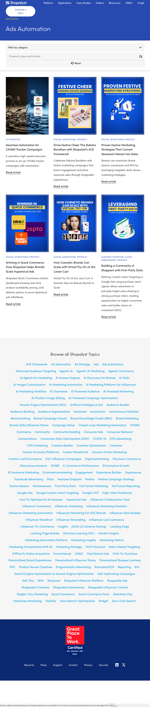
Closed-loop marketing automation (102, 425)
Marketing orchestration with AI (30, 547)
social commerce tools (93, 594)
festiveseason (42, 486)
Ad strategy (82, 364)
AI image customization (29, 384)
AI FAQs (124, 378)
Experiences (133, 472)
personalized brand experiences (30, 560)
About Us (29, 665)
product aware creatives (35, 567)
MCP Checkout (95, 547)
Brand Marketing (127, 418)
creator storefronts (75, 452)
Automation (13, 139)
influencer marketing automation (31, 513)
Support (57, 665)
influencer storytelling (70, 519)
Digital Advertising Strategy (70, 139)
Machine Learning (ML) (79, 533)
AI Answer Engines (68, 378)
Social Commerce (63, 594)
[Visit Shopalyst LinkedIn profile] (117, 666)
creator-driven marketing (109, 452)
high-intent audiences (117, 493)
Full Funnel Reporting (126, 486)
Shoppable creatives (35, 587)
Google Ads (25, 493)
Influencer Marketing (69, 506)
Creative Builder (62, 445)
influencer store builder (125, 513)
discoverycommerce (33, 465)
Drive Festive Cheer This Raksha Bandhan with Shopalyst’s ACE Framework (75, 149)
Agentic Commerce (121, 371)
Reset (78, 63)
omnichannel (62, 553)
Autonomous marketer (124, 411)
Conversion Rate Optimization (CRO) (64, 438)
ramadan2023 (104, 567)
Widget (103, 601)
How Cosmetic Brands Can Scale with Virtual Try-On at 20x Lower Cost (74, 266)
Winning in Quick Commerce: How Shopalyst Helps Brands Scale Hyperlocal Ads (25, 266)
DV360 (55, 465)
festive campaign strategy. (116, 479)
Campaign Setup (63, 425)
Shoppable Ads (117, 580)
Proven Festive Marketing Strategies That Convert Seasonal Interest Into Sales (119, 149)
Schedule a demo (20, 11)
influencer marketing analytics (106, 506)
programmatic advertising (73, 567)
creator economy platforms (40, 452)
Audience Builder (118, 405)
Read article (13, 172)
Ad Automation (61, 364)
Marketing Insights (83, 540)
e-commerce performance (81, 465)
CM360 (135, 425)
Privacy (88, 665)
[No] (115, 706)
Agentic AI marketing (90, 371)
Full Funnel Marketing (93, 486)
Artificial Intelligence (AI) (86, 405)
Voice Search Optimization (77, 601)
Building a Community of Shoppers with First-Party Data (122, 267)
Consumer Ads (93, 432)
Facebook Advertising (28, 479)
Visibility (50, 601)
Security (103, 665)
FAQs (50, 479)
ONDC (79, 553)
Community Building (66, 432)
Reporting (124, 567)
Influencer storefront (39, 519)
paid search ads (98, 553)
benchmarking (20, 418)
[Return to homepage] (20, 3)
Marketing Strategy (69, 547)
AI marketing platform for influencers (111, 384)
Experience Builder (108, 472)
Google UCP (90, 493)
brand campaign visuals (50, 418)
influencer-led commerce (106, 519)
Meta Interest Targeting (124, 547)
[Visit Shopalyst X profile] (123, 666)
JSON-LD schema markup (89, 526)
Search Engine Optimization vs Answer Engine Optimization (54, 574)
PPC (12, 567)
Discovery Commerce (127, 459)
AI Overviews (59, 391)
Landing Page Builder (44, 533)
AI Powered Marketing (118, 391)
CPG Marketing (37, 445)
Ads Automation (112, 364)
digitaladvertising (97, 459)
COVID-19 (99, 438)
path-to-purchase (125, 553)
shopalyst (53, 580)
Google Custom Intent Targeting (57, 493)
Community (42, 432)
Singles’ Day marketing (32, 594)
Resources (12, 18)
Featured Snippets (69, 479)
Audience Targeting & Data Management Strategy (116, 258)
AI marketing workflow (31, 391)
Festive (89, 479)
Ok (112, 705)
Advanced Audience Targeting (36, 371)
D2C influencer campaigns (63, 459)
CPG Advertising (120, 438)
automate (80, 411)
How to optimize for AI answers (41, 499)
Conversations (27, 438)
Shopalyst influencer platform (83, 580)
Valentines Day (123, 594)
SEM (41, 580)
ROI (137, 567)
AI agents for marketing (36, 378)
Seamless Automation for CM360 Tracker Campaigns (24, 147)
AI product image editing (48, 398)
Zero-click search (124, 601)
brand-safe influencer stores (29, 425)
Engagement (84, 472)
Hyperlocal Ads (76, 499)
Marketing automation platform (46, 540)
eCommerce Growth (115, 465)
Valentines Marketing (28, 601)
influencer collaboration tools (110, 499)
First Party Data (65, 486)
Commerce (23, 432)
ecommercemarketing (57, 472)
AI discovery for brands (99, 378)
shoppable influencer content (108, 587)
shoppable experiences (69, 587)
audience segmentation (54, 411)
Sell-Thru (28, 580)
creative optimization (91, 445)
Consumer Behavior (120, 432)
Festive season (19, 486)
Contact (73, 665)
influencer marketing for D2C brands (81, 513)
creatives (116, 445)
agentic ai (66, 371)
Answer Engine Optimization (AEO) (43, 405)
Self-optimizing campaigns (116, 574)
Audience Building (22, 411)
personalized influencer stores (75, 560)
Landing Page (119, 526)
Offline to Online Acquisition (31, 553)
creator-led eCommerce (25, 459)
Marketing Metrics (112, 540)
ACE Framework (36, 364)
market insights (108, 533)
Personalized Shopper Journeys (120, 560)
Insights (63, 526)
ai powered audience (85, 391)
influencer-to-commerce (37, 526)
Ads (96, 364)
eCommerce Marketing (23, 472)
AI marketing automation (65, 384)
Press (44, 665)
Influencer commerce (36, 506)
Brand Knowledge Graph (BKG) (91, 418)
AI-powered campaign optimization (93, 398)
